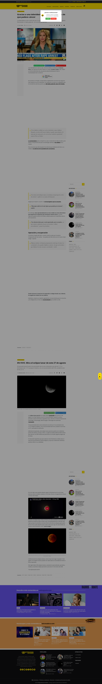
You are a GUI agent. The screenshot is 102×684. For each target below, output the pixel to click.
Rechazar (53, 18)
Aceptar (48, 18)
